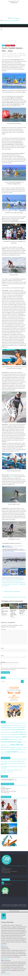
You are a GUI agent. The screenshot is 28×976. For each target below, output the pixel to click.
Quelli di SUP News (12, 53)
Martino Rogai (16, 742)
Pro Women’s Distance (12, 581)
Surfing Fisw (3, 752)
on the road (8, 745)
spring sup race (4, 749)
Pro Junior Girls (6, 585)
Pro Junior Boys (21, 584)
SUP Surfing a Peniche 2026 (7, 772)
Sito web (3, 662)
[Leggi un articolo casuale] (26, 25)
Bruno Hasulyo (17, 725)
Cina (25, 727)
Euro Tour (20, 732)
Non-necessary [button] (5, 958)
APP (1, 725)
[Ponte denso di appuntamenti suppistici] (5, 604)
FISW (22, 734)
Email (2, 655)
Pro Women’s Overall (14, 579)
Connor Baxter (4, 732)
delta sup (13, 732)
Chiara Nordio (20, 727)
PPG (19, 56)
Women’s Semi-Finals (12, 584)
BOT (13, 725)
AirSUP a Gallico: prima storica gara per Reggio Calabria (12, 761)
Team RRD (20, 752)
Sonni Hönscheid (24, 747)
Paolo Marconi (15, 56)
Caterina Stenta (5, 727)
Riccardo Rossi (5, 747)
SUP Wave (24, 749)
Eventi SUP (8, 45)
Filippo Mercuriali (16, 734)
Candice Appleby (23, 725)
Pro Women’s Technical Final (15, 582)
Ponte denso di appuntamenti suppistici (5, 611)
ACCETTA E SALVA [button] (5, 973)
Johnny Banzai (12, 739)
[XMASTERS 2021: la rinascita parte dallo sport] (14, 604)
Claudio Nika (9, 55)
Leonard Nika (14, 55)
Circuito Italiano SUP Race (8, 729)
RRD (20, 747)
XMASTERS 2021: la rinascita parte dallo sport (13, 613)
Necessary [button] (3, 945)
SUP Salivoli (18, 749)
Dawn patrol (9, 732)
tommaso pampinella (6, 753)
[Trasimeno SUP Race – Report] (23, 604)
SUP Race (12, 45)
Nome (2, 648)
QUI (21, 543)
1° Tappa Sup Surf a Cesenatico (10, 591)
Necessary (5, 947)
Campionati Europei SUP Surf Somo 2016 (15, 597)
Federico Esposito (8, 734)
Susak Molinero (12, 751)
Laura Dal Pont (19, 739)
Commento (4, 629)
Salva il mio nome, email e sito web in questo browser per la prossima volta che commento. (14, 668)
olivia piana (3, 745)
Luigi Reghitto (19, 55)
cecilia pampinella (13, 727)
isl (21, 737)
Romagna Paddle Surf (14, 747)
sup (8, 749)
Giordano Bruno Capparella (13, 737)
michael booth (24, 742)
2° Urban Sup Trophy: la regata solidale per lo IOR (11, 770)
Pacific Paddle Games (8, 56)
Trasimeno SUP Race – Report (22, 612)
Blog (3, 45)
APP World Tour (7, 725)
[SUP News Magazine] (14, 18)
